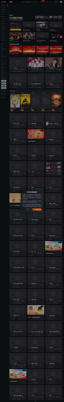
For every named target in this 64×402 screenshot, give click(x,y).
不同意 (27, 209)
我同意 (37, 209)
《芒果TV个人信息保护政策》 (34, 196)
